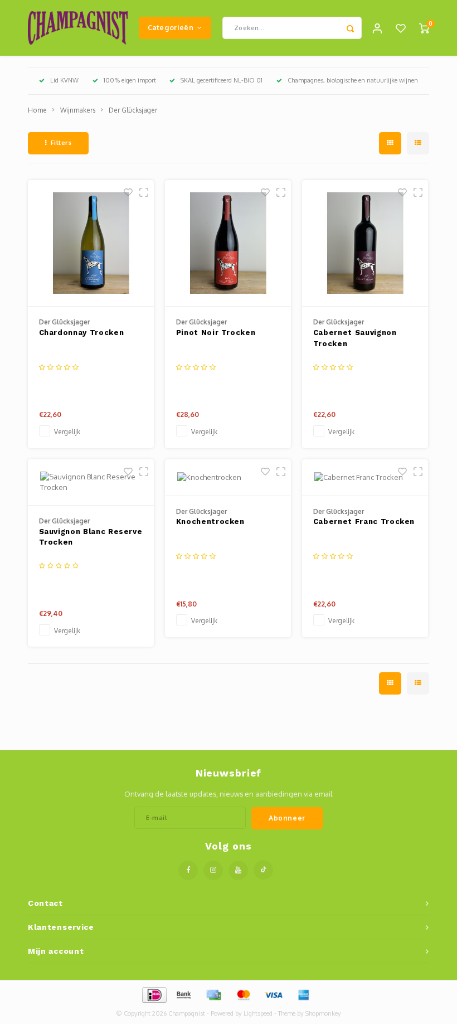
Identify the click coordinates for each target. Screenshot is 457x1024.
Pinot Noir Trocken (216, 332)
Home (37, 110)
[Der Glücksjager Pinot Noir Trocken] (228, 243)
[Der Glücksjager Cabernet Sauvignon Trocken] (365, 243)
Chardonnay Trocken (81, 332)
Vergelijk (67, 432)
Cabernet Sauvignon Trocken (355, 338)
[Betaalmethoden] (153, 993)
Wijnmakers (77, 110)
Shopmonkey (323, 1013)
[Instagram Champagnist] (213, 870)
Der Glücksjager (133, 110)
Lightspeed (258, 1013)
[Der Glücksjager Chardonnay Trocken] (91, 243)
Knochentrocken (210, 521)
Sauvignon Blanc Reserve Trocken (91, 537)
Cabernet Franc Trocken (364, 521)
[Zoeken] (350, 28)
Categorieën (171, 27)
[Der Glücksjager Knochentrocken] (228, 477)
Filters (61, 143)
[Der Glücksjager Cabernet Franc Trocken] (365, 477)
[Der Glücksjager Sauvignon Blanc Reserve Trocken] (91, 482)
